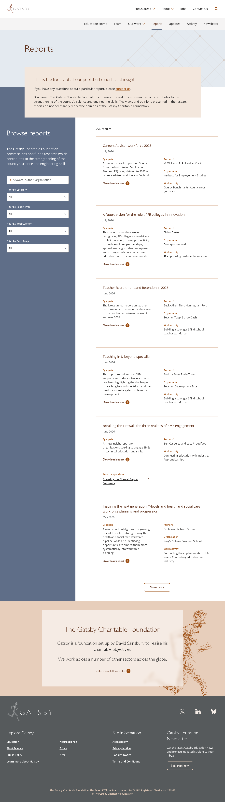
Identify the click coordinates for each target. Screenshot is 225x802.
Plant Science (15, 748)
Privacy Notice (121, 748)
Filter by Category (17, 189)
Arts (62, 755)
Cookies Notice (121, 755)
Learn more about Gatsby (23, 761)
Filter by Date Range (18, 241)
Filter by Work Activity (19, 223)
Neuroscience (68, 742)
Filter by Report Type (18, 206)
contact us (123, 89)
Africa (63, 748)
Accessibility (120, 742)
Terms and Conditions (126, 761)
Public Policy (14, 755)
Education (13, 742)
